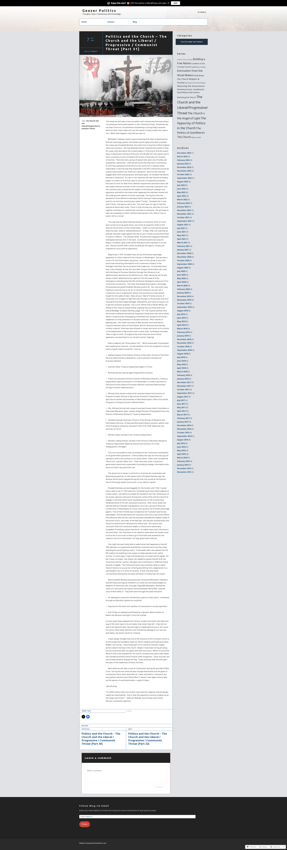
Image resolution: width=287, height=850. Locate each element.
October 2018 (184, 346)
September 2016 (185, 436)
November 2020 (185, 257)
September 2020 (185, 264)
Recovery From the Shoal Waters (195, 83)
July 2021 (182, 228)
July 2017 (182, 400)
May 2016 (182, 450)
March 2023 (183, 156)
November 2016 (185, 429)
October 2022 (184, 174)
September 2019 (185, 307)
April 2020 (182, 282)
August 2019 (184, 310)
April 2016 (182, 454)
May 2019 (182, 321)
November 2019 (185, 300)
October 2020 (184, 260)
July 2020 (182, 271)
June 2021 (182, 232)
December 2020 (185, 253)
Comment (159, 787)
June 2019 (182, 318)
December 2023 (185, 153)
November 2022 (185, 171)
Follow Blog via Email (94, 806)
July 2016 (182, 443)
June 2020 (182, 275)
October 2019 (184, 303)
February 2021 (184, 246)
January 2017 (184, 422)
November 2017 (185, 386)
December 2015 (185, 468)
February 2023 (184, 160)
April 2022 (182, 196)
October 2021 (184, 217)
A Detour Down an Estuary (185, 59)
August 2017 (184, 396)
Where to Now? (196, 137)
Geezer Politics (99, 11)
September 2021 (185, 221)
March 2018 (183, 371)
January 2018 (184, 379)
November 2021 (185, 214)
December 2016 (185, 425)
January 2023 (184, 163)
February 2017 (184, 418)
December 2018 (185, 339)
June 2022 (182, 189)
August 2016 (184, 440)
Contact (110, 22)
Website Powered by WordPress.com (92, 843)
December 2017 (185, 382)
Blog (135, 22)
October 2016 (184, 432)
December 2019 (185, 296)
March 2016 (183, 457)
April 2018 (182, 368)
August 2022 (184, 181)
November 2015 (185, 472)
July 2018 (182, 357)
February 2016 (184, 461)
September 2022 (185, 178)
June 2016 (182, 447)
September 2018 (185, 350)
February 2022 (184, 203)
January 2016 (184, 465)
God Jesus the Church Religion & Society (190, 79)
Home (84, 22)
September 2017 (185, 393)
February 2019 (184, 332)
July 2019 (182, 314)
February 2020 (184, 289)
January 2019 (184, 336)
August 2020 (184, 267)
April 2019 (182, 325)
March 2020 (183, 285)
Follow (84, 824)
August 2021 (184, 224)
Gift (175, 3)
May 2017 (182, 407)
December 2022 (185, 167)
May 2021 (182, 235)
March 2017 (183, 414)
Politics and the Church (191, 42)
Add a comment (91, 51)
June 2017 (182, 404)
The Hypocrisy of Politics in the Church (191, 123)
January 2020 (184, 293)
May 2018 (182, 364)
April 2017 (182, 411)
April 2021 (182, 239)
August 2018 (184, 353)
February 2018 (184, 375)
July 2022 (182, 185)
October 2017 (184, 389)
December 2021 (185, 210)
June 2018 (182, 361)
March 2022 (183, 199)
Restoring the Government (191, 86)
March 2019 (183, 328)
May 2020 (182, 278)
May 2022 (182, 192)
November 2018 (185, 343)
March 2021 (183, 242)
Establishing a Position (198, 67)
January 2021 (184, 249)
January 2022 (184, 206)
